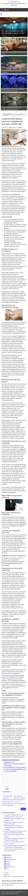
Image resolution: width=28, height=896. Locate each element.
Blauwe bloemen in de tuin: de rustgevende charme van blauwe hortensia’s (13, 90)
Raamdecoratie (10, 867)
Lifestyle (8, 865)
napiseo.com (9, 885)
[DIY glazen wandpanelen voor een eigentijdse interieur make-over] (14, 27)
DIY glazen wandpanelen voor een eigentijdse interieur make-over (13, 33)
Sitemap (6, 875)
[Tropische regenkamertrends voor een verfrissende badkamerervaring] (14, 99)
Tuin (3, 87)
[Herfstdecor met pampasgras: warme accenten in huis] (14, 44)
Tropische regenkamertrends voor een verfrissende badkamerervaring (12, 108)
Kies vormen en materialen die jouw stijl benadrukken (19, 797)
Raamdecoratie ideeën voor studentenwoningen (8, 797)
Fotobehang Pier (9, 762)
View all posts (7, 791)
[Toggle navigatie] (3, 9)
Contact (6, 873)
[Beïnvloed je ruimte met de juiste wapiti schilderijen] (14, 63)
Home (7, 9)
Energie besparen (11, 859)
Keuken (8, 863)
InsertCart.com (14, 893)
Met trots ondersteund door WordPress (11, 892)
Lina (22, 127)
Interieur (3, 29)
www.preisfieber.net (14, 2)
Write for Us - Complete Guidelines (14, 876)
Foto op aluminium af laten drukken (15, 767)
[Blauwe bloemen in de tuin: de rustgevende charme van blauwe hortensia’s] (14, 81)
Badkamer (9, 857)
